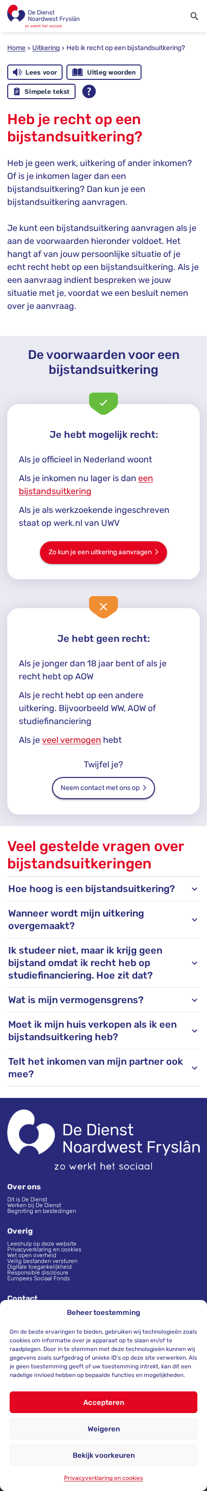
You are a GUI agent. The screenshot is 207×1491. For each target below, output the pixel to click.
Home (16, 48)
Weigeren (104, 1429)
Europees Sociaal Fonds (38, 1278)
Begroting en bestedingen (41, 1211)
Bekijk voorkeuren (104, 1455)
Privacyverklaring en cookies (103, 1478)
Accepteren (103, 1402)
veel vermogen (71, 740)
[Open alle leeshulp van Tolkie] (89, 91)
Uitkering (46, 48)
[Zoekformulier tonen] (194, 16)
